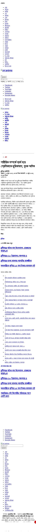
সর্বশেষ (6, 9)
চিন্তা (6, 44)
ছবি (5, 60)
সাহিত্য (6, 38)
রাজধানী (7, 28)
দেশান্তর (7, 32)
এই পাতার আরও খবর (6, 366)
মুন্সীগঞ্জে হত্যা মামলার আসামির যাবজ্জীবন (16, 260)
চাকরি (6, 50)
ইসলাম (6, 24)
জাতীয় (6, 11)
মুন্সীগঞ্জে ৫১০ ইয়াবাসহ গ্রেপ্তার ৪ (14, 255)
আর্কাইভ (7, 64)
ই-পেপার (7, 56)
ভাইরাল (6, 48)
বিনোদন (7, 20)
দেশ (6, 13)
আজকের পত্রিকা (9, 58)
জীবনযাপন (7, 26)
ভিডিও (6, 62)
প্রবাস (6, 46)
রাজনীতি (7, 120)
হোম (6, 7)
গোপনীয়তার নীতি (9, 510)
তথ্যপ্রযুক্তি (8, 40)
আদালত (7, 36)
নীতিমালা (7, 508)
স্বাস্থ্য (6, 42)
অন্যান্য (7, 54)
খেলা (6, 17)
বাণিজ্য (6, 15)
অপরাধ (6, 34)
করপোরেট (7, 52)
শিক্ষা (6, 22)
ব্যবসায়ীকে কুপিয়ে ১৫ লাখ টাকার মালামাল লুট (18, 265)
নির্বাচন (6, 30)
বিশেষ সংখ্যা (8, 66)
